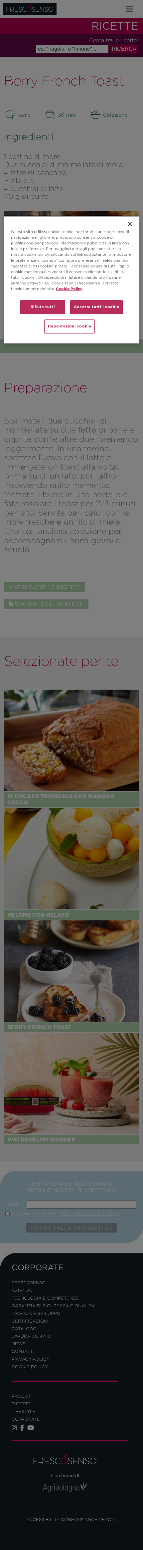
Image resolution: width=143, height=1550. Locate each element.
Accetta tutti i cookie (96, 306)
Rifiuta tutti (43, 306)
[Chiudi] (130, 223)
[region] (72, 280)
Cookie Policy (69, 288)
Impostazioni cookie (69, 326)
